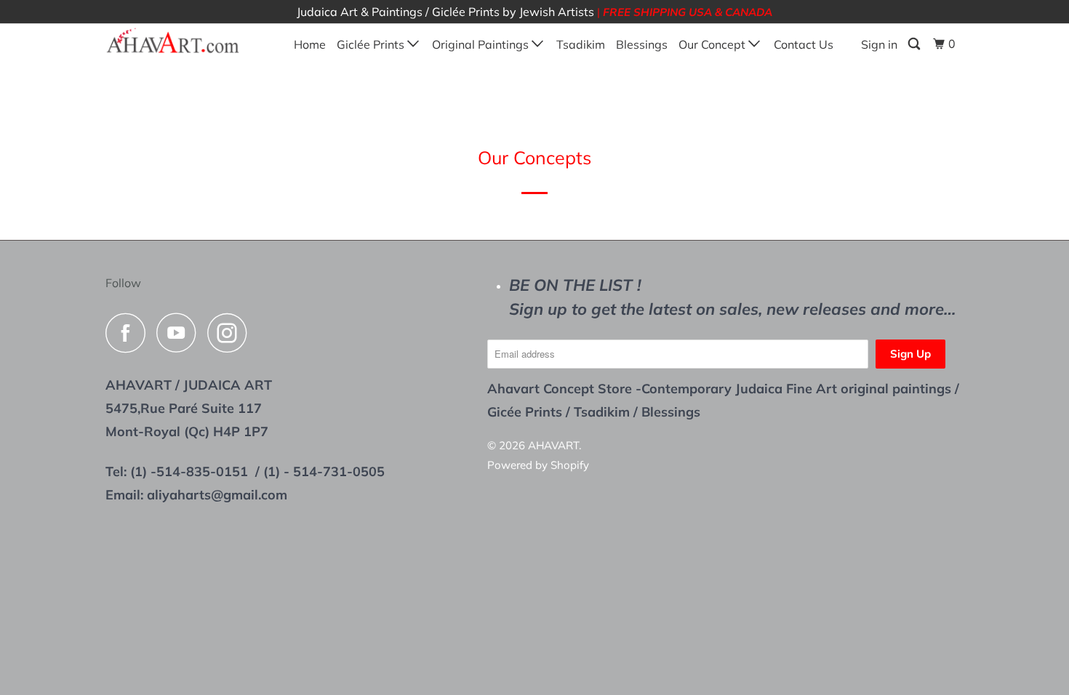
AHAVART (553, 445)
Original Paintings (482, 44)
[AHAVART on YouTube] (180, 333)
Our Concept (713, 44)
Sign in (879, 44)
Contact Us (803, 44)
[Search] (915, 44)
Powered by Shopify (538, 465)
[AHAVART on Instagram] (231, 333)
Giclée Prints (372, 44)
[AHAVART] (180, 41)
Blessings (642, 44)
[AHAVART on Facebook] (129, 333)
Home (310, 44)
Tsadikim (580, 44)
